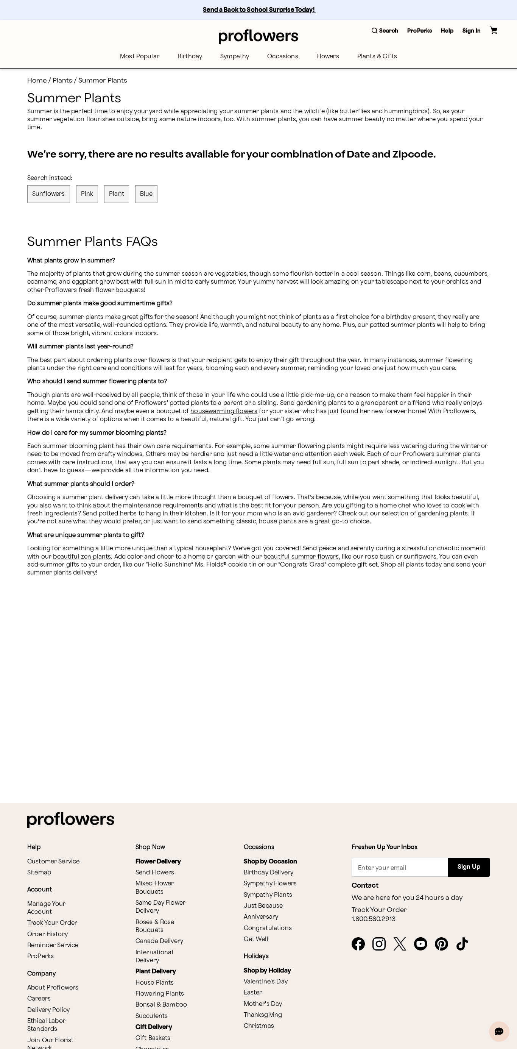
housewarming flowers (223, 411)
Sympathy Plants (268, 895)
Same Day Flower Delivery (160, 907)
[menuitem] (139, 56)
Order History (47, 934)
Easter (253, 993)
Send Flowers (154, 873)
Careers (39, 999)
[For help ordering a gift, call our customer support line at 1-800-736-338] (258, 36)
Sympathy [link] (234, 56)
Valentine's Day (266, 982)
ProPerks (40, 956)
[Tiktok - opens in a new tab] (465, 944)
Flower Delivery (158, 862)
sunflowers (48, 194)
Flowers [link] (327, 56)
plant (116, 194)
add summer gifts (53, 565)
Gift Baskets (153, 1038)
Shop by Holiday (267, 971)
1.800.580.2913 (374, 919)
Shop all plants (402, 565)
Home (37, 80)
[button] (385, 31)
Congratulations (268, 928)
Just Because (263, 906)
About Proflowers (52, 988)
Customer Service (53, 862)
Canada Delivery (159, 941)
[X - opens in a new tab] (403, 944)
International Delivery (154, 956)
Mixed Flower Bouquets (154, 887)
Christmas (259, 1026)
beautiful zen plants (82, 557)
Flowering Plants (159, 994)
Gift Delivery (153, 1027)
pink (87, 194)
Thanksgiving (263, 1015)
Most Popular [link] (139, 56)
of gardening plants (439, 514)
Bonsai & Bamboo (161, 1005)
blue (146, 194)
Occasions (282, 56)
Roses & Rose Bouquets (154, 926)
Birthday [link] (190, 56)
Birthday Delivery (269, 873)
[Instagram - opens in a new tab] (382, 944)
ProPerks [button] (419, 30)
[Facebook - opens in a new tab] (361, 944)
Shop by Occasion (270, 862)
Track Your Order (52, 923)
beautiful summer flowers (301, 557)
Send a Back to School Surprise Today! (259, 10)
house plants (278, 521)
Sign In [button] (471, 30)
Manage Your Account (46, 908)
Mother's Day (263, 1004)
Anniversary (261, 917)
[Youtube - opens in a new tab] (423, 944)
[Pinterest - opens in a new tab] (444, 944)
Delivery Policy (48, 1010)
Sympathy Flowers (270, 884)
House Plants (154, 983)
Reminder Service (52, 945)
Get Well (256, 939)
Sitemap (39, 873)
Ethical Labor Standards (46, 1025)
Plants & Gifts (377, 56)
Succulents (151, 1016)
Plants (62, 80)
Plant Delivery (155, 971)
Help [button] (447, 30)
